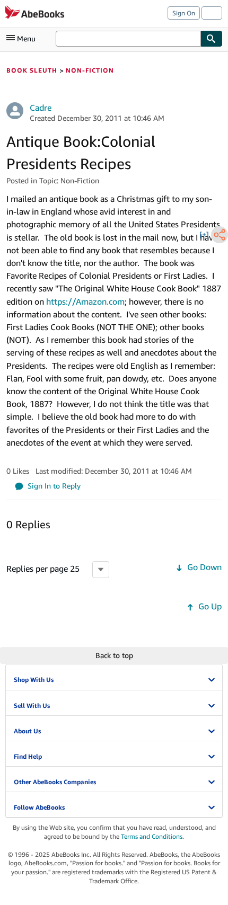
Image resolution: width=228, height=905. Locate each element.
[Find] (211, 39)
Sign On (183, 13)
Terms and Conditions (151, 836)
